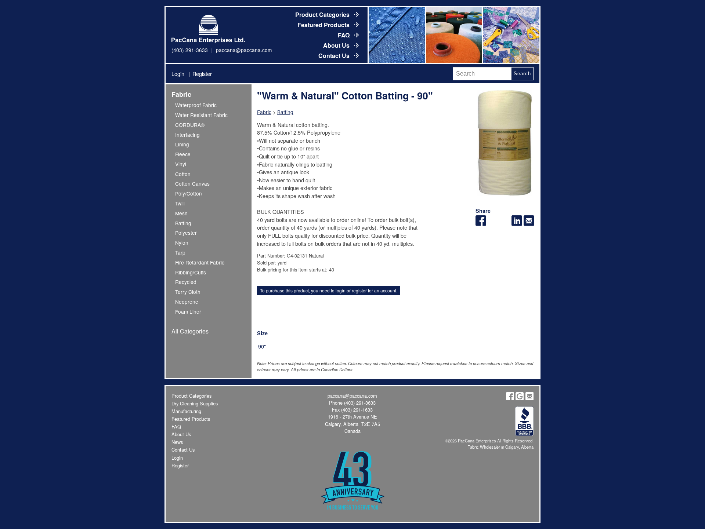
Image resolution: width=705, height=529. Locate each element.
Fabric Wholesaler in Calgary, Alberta (500, 447)
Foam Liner (188, 311)
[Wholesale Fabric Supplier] (396, 35)
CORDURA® (190, 124)
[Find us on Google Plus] (520, 398)
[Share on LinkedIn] (516, 223)
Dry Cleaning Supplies (194, 403)
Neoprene (186, 301)
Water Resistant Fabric (201, 114)
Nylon (181, 242)
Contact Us (334, 55)
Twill (180, 203)
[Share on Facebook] (481, 223)
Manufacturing (186, 411)
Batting (183, 223)
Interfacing (187, 134)
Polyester (186, 232)
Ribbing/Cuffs (190, 272)
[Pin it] (504, 223)
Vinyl (180, 164)
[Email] (529, 223)
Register (202, 73)
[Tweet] (492, 223)
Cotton (183, 174)
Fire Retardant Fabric (199, 262)
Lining (182, 144)
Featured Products (324, 25)
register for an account (374, 290)
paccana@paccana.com (244, 50)
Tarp (180, 252)
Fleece (183, 154)
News (177, 441)
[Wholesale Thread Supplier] (453, 35)
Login (177, 73)
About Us (337, 45)
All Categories (190, 331)
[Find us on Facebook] (510, 398)
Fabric (181, 94)
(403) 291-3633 (189, 50)
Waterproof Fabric (196, 105)
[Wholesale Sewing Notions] (510, 35)
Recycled (185, 281)
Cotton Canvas (192, 183)
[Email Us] (529, 398)
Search (522, 73)
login (341, 290)
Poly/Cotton (188, 193)
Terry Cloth (187, 291)
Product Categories (323, 14)
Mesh (181, 213)
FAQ (344, 35)
